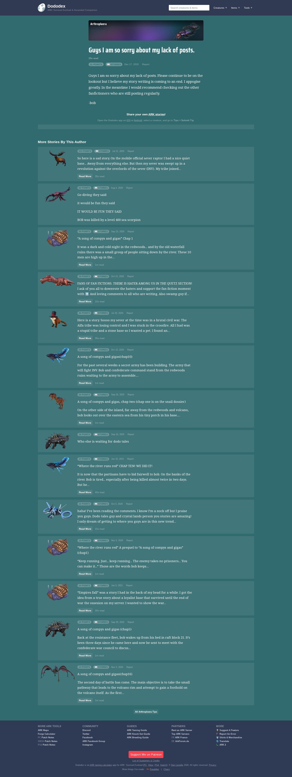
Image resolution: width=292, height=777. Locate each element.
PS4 (157, 765)
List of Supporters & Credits (146, 761)
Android (138, 120)
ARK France (181, 737)
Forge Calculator (46, 734)
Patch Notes (48, 737)
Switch (163, 765)
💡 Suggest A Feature (227, 730)
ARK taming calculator (101, 765)
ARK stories (156, 114)
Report (145, 64)
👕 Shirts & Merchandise (229, 737)
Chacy (167, 769)
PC (145, 765)
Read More (85, 176)
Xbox (150, 765)
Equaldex (154, 769)
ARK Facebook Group (93, 741)
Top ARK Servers (180, 734)
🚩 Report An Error (226, 734)
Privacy (212, 765)
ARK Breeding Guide (138, 737)
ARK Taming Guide (137, 730)
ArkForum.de (182, 741)
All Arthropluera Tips (146, 712)
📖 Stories (114, 64)
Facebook (87, 737)
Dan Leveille (177, 765)
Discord (86, 730)
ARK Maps (43, 730)
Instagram (87, 745)
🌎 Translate (222, 741)
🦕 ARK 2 (221, 745)
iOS (128, 120)
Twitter (85, 734)
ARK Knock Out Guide (138, 734)
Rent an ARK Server (182, 730)
